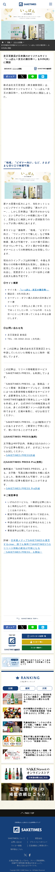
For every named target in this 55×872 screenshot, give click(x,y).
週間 (27, 688)
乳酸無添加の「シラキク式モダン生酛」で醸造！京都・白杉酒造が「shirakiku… (37, 724)
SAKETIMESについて (16, 838)
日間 (10, 688)
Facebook (29, 855)
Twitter (25, 855)
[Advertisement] (27, 130)
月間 (44, 688)
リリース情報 (17, 68)
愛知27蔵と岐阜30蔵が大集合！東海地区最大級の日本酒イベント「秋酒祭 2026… (37, 738)
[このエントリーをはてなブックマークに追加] (42, 77)
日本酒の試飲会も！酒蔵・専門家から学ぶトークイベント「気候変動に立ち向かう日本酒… (37, 754)
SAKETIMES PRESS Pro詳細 (23, 488)
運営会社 (38, 838)
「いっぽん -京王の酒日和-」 (34, 290)
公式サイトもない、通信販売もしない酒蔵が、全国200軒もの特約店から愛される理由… (37, 698)
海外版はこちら (16, 849)
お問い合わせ (16, 842)
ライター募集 (16, 846)
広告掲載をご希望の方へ (38, 846)
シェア (11, 76)
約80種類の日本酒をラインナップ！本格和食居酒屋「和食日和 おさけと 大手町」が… (38, 710)
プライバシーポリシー (38, 842)
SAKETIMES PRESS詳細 (20, 455)
